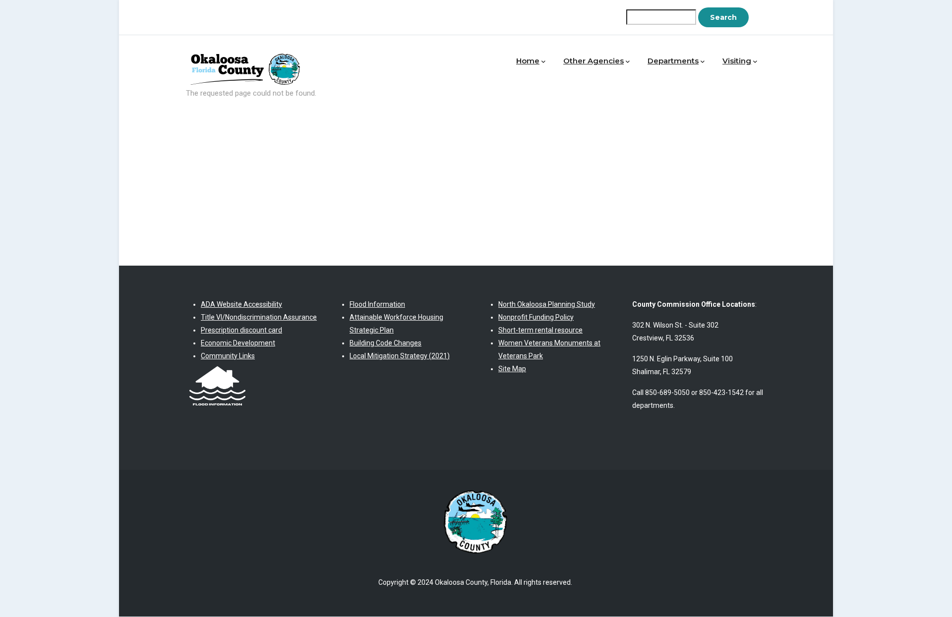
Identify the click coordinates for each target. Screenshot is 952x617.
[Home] (248, 58)
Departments (673, 60)
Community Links (228, 356)
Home (527, 60)
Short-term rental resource (540, 330)
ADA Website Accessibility (241, 304)
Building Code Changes (385, 343)
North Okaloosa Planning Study (546, 304)
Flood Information (377, 304)
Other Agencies (593, 60)
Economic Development (238, 343)
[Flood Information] (217, 369)
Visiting (736, 60)
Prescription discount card (241, 330)
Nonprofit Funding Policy (536, 317)
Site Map (512, 369)
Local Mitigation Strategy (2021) (400, 356)
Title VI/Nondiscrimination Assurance (259, 317)
